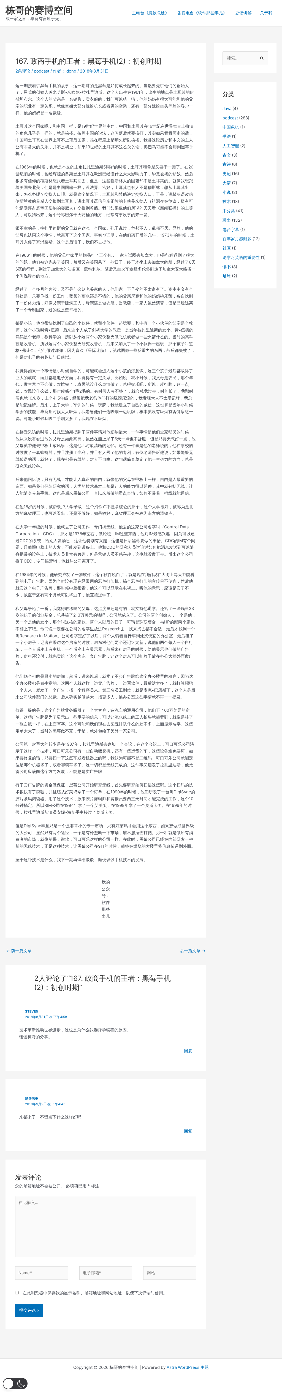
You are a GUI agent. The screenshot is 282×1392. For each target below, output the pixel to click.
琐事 (227, 220)
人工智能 (231, 145)
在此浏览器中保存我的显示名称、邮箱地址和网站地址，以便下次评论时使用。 (95, 1292)
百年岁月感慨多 (237, 238)
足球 (227, 276)
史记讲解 (243, 12)
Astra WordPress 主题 (188, 1367)
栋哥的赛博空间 (39, 10)
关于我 (266, 12)
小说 (227, 192)
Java (227, 108)
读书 (227, 266)
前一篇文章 (19, 950)
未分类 (229, 210)
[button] (15, 1383)
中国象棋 (231, 127)
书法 (227, 136)
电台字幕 (231, 229)
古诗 (227, 164)
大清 (227, 183)
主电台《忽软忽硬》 (150, 12)
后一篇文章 (192, 950)
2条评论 (22, 71)
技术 (227, 201)
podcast (41, 71)
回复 (188, 1050)
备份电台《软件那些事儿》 (202, 12)
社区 (227, 248)
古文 (227, 155)
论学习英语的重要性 (241, 257)
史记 (227, 173)
